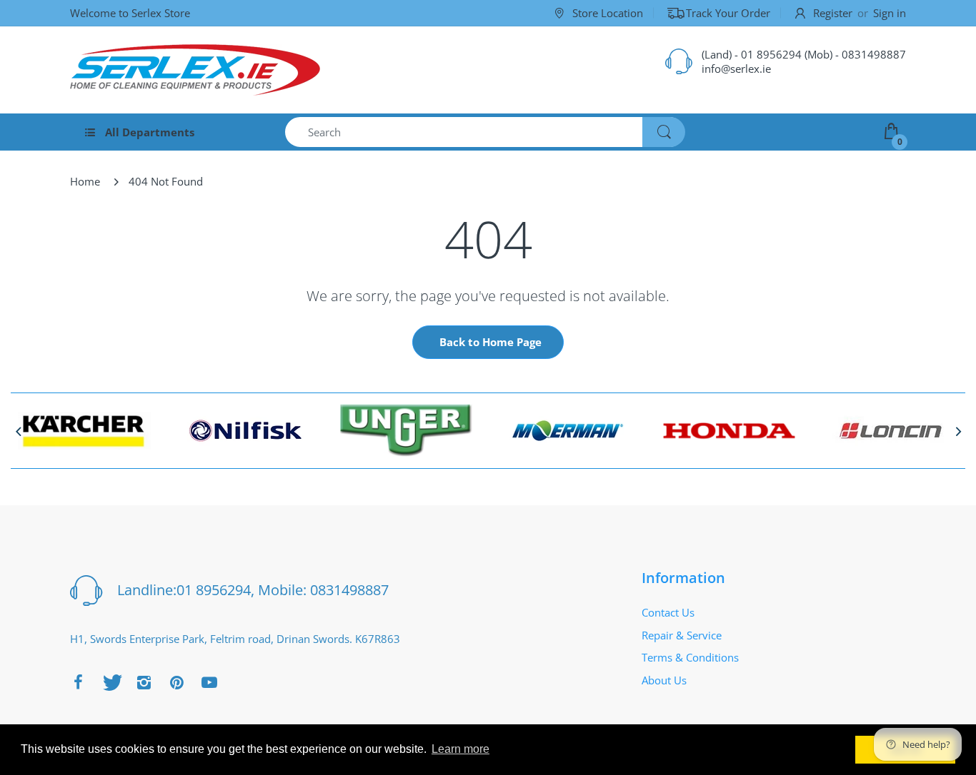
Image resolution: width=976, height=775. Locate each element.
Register (832, 13)
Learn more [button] (460, 749)
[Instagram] (143, 682)
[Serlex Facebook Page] (78, 682)
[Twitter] (111, 682)
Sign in (889, 13)
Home (85, 181)
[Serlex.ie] (195, 70)
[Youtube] (209, 682)
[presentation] (18, 431)
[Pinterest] (176, 682)
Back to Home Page (490, 342)
